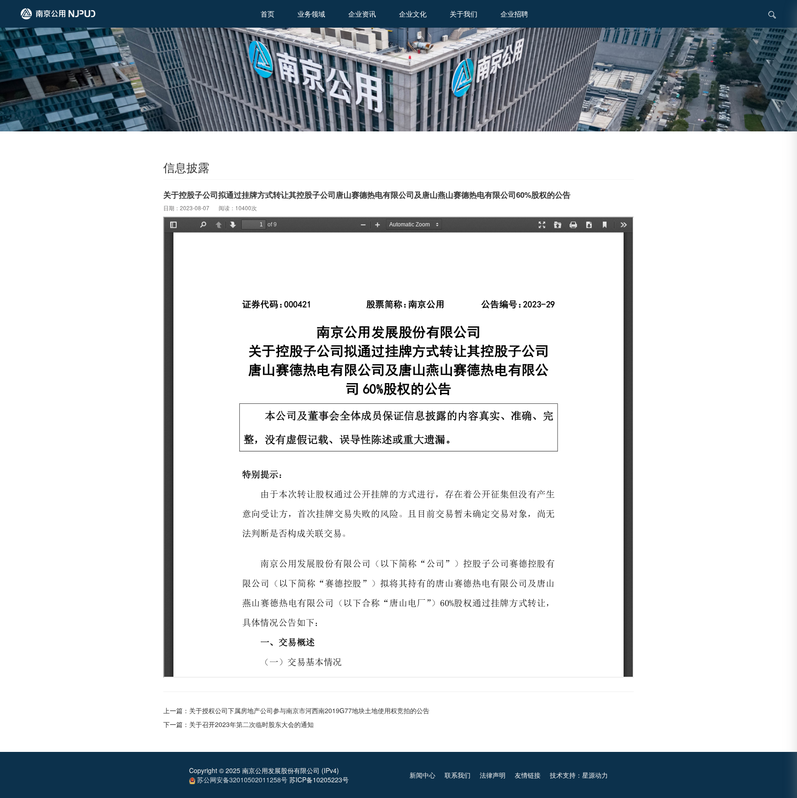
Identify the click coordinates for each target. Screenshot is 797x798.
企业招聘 (514, 13)
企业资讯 (362, 13)
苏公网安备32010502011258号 (241, 779)
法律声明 (493, 775)
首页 (267, 13)
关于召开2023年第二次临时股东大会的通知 (251, 724)
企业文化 (413, 13)
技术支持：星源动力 (579, 775)
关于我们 (463, 13)
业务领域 (311, 13)
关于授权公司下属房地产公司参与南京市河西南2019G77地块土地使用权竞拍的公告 (309, 710)
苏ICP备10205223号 (319, 779)
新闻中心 (422, 775)
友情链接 (528, 775)
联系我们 (457, 775)
